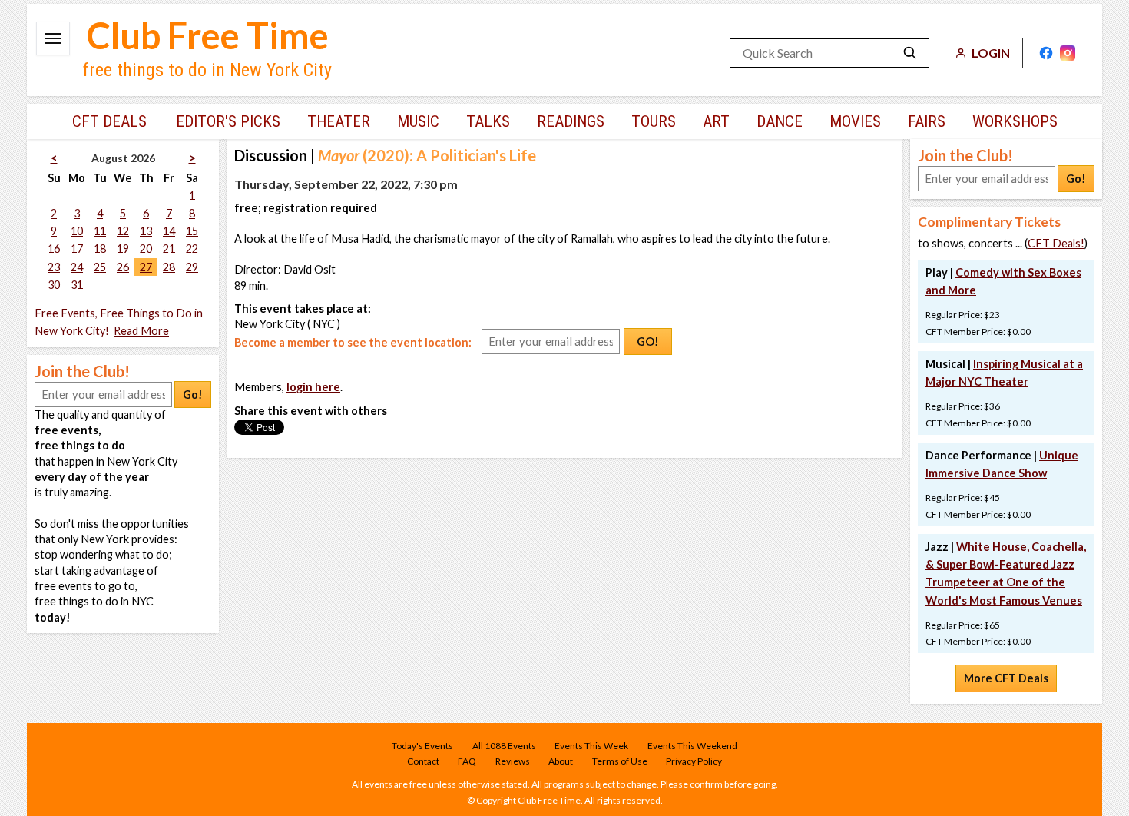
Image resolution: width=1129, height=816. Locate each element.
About (560, 761)
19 (123, 248)
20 (146, 248)
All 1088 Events (504, 745)
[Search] (910, 53)
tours (653, 121)
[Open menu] (53, 38)
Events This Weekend (692, 745)
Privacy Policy (694, 761)
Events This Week (591, 745)
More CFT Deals (1006, 678)
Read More (141, 330)
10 (77, 230)
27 (146, 267)
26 (123, 267)
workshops (1015, 121)
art (716, 121)
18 (100, 248)
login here (313, 386)
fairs (926, 121)
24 (77, 267)
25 (100, 267)
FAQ (467, 761)
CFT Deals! (1056, 243)
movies (855, 121)
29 (192, 267)
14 (169, 230)
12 (123, 230)
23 (54, 267)
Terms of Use (619, 761)
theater (338, 121)
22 (192, 248)
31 (77, 284)
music (418, 121)
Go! (193, 394)
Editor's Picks (228, 121)
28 (169, 267)
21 (169, 248)
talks (488, 121)
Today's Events (422, 745)
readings (570, 121)
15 (192, 230)
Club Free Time (208, 35)
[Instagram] (1067, 53)
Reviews (512, 761)
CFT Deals (109, 121)
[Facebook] (1046, 53)
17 (77, 248)
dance (780, 121)
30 (54, 284)
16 (54, 248)
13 (146, 230)
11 (100, 230)
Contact (423, 761)
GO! (648, 341)
